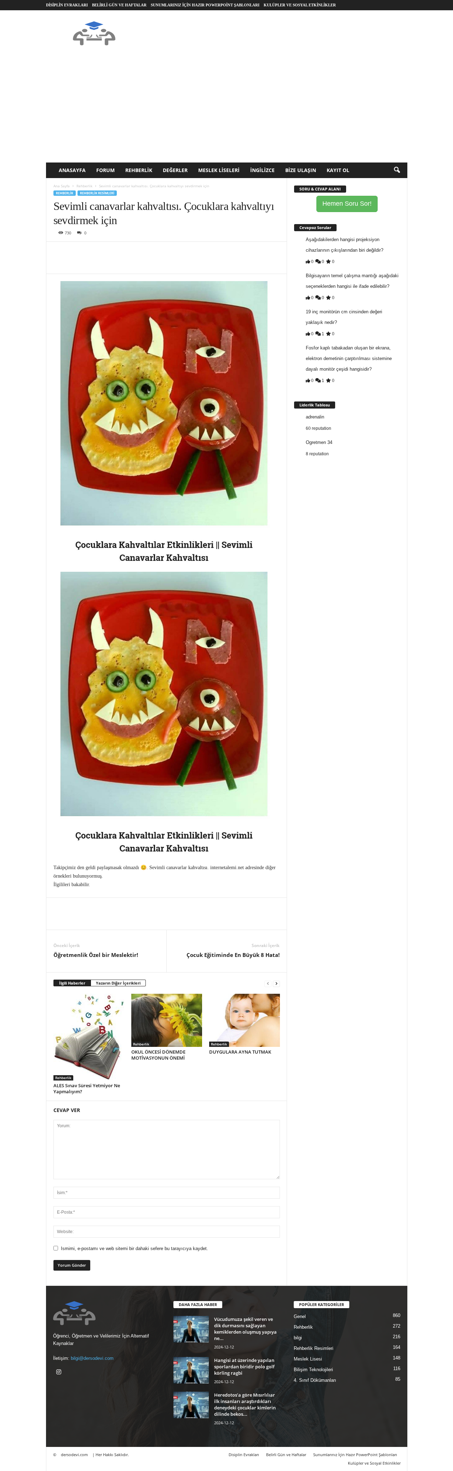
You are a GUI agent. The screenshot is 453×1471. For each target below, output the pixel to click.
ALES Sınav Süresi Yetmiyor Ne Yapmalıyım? (86, 1088)
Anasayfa (72, 170)
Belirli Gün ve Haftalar (119, 5)
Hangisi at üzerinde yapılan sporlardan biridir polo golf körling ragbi (244, 1366)
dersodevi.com (74, 1454)
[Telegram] (142, 252)
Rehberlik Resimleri (97, 193)
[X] (77, 252)
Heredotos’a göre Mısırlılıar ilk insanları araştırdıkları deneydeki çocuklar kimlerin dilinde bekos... (245, 1404)
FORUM (105, 170)
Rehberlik (138, 170)
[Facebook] (60, 252)
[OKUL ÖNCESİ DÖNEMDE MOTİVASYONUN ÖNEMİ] (166, 1020)
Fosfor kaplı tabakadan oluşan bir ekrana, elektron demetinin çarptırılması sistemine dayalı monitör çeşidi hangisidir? (349, 358)
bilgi (298, 1337)
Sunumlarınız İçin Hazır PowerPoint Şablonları (205, 5)
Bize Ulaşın (300, 170)
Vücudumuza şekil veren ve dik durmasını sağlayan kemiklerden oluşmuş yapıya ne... (245, 1328)
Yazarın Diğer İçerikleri (118, 983)
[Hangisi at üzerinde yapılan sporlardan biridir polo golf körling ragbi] (191, 1370)
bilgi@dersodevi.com (92, 1358)
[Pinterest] (93, 252)
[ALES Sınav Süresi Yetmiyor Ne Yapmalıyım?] (88, 1037)
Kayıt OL (338, 170)
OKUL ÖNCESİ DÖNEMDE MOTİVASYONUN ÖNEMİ (158, 1055)
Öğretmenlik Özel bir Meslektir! (95, 954)
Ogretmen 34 (319, 442)
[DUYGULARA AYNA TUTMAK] (244, 1020)
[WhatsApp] (109, 252)
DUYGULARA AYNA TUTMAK (240, 1052)
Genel (300, 1316)
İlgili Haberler (72, 983)
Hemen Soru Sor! (347, 203)
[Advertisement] (226, 109)
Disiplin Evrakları (67, 5)
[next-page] (276, 983)
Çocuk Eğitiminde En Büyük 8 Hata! (233, 954)
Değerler (175, 170)
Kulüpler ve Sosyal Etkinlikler (300, 5)
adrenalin (315, 417)
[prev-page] (267, 983)
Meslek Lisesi (308, 1359)
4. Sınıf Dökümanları (315, 1380)
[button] (397, 170)
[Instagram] (59, 1372)
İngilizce (262, 170)
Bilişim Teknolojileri (313, 1369)
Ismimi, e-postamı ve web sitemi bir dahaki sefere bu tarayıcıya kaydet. (134, 1248)
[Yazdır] (126, 252)
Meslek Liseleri (219, 170)
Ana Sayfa (61, 185)
